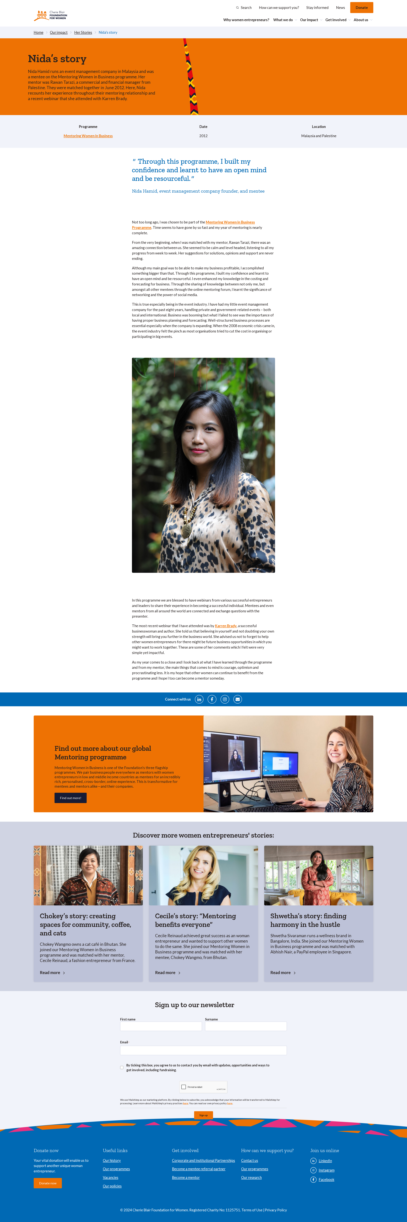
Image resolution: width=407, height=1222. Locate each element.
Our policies (112, 1186)
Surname (211, 1019)
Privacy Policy (276, 1210)
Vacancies (110, 1177)
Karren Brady (226, 626)
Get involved (335, 20)
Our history (112, 1160)
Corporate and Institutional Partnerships (203, 1160)
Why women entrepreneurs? (246, 20)
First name (127, 1019)
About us (361, 20)
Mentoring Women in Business (88, 136)
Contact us (249, 1160)
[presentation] (203, 1087)
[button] (244, 7)
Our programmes (116, 1169)
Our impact (309, 20)
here (185, 1103)
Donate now (47, 1183)
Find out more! (70, 798)
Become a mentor (186, 1177)
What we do (283, 20)
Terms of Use (252, 1210)
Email (124, 1042)
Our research (251, 1177)
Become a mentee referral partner (198, 1169)
